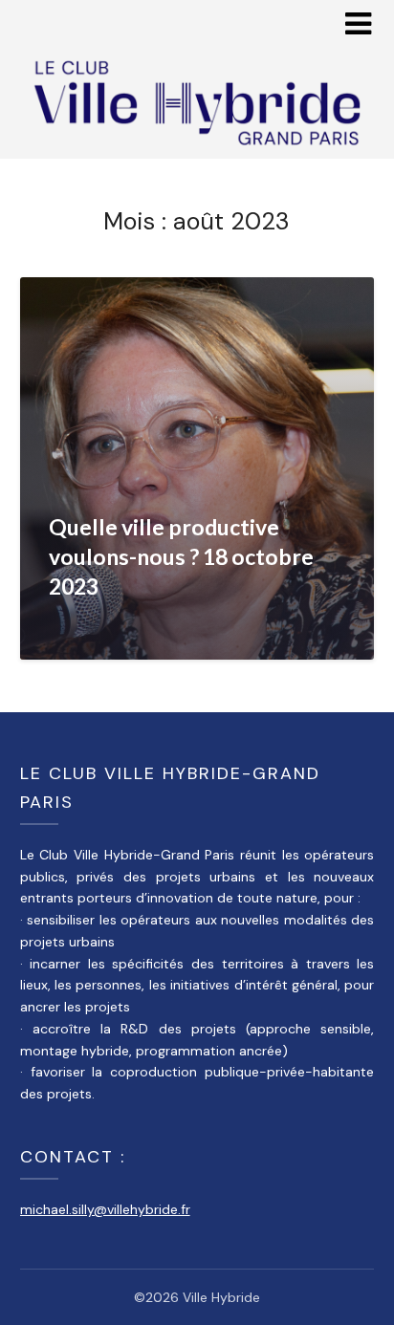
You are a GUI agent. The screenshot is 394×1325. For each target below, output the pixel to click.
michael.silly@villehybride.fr (105, 1209)
